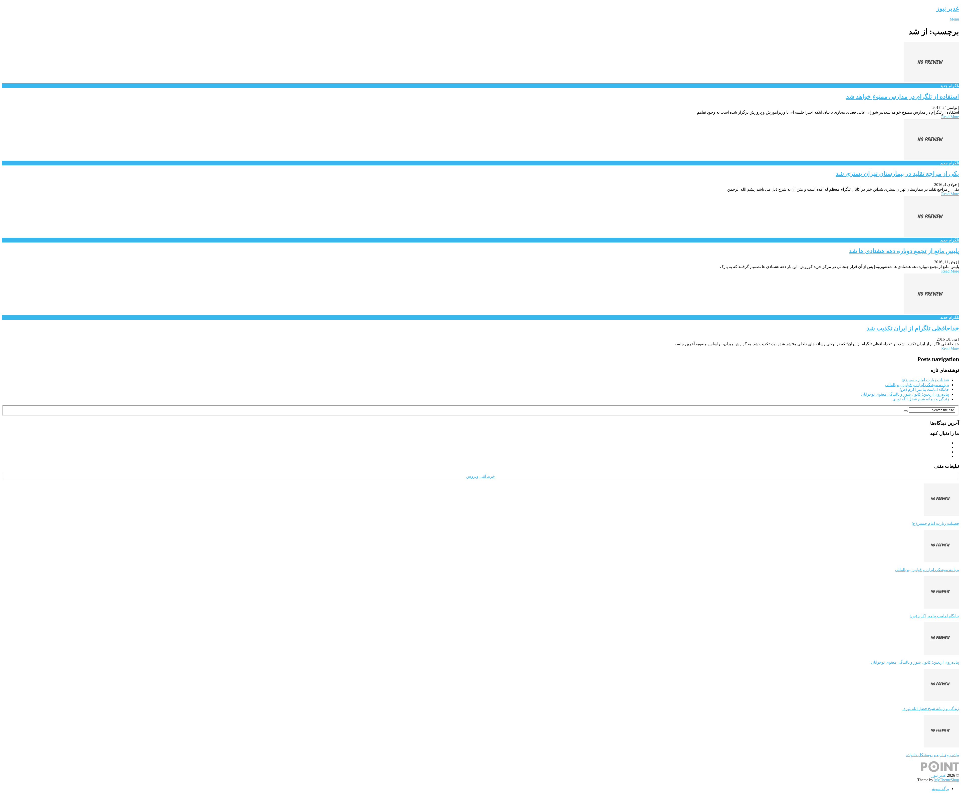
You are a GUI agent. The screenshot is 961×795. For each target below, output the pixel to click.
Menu (954, 19)
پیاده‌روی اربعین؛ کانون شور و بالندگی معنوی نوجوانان (905, 394)
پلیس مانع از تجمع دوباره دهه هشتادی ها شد (904, 251)
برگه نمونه (940, 788)
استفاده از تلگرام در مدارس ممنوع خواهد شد (902, 96)
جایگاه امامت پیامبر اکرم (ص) (924, 389)
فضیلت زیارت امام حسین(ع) (925, 380)
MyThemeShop (946, 780)
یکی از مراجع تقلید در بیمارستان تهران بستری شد (897, 173)
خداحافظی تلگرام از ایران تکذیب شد (913, 328)
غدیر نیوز (947, 8)
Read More (950, 117)
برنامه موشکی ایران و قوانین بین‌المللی (917, 385)
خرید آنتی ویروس (480, 476)
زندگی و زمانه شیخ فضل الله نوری (920, 399)
